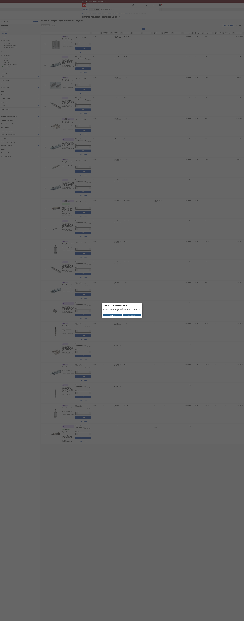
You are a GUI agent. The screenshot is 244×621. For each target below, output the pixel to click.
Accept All (112, 315)
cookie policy (107, 310)
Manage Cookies (132, 315)
